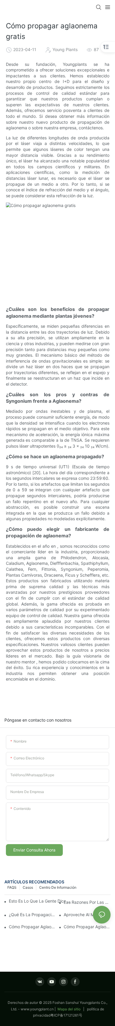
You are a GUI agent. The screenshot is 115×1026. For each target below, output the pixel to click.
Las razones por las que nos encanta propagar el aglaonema (87, 902)
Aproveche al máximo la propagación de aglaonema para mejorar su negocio (87, 914)
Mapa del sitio (69, 1009)
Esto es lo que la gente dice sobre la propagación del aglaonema (41, 900)
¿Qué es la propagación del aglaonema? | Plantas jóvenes (32, 914)
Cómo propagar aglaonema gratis (32, 926)
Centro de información (57, 887)
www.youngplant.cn (37, 1009)
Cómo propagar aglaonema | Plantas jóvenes (87, 926)
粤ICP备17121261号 (66, 1015)
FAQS (12, 887)
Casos (28, 887)
